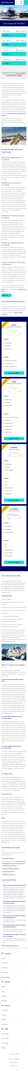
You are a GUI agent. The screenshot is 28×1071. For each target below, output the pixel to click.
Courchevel (5, 1010)
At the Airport (5, 1038)
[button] (26, 2)
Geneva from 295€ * (14, 373)
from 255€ (6, 44)
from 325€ (6, 54)
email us (19, 75)
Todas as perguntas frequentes (10, 945)
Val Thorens (5, 1024)
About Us (4, 958)
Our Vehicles (5, 1033)
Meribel (3, 1019)
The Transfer (5, 1043)
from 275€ (6, 35)
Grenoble (4, 1000)
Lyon (3, 991)
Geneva (4, 986)
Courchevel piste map (8, 858)
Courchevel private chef (8, 874)
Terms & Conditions (14, 1054)
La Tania (4, 1015)
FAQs (3, 289)
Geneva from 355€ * (14, 438)
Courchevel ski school (8, 871)
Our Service (5, 963)
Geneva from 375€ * (14, 500)
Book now (5, 295)
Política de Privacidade (14, 1059)
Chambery (4, 996)
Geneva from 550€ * (14, 562)
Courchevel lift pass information (10, 868)
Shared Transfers (6, 977)
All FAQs (4, 1048)
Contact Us (4, 967)
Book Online (5, 972)
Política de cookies (14, 1062)
